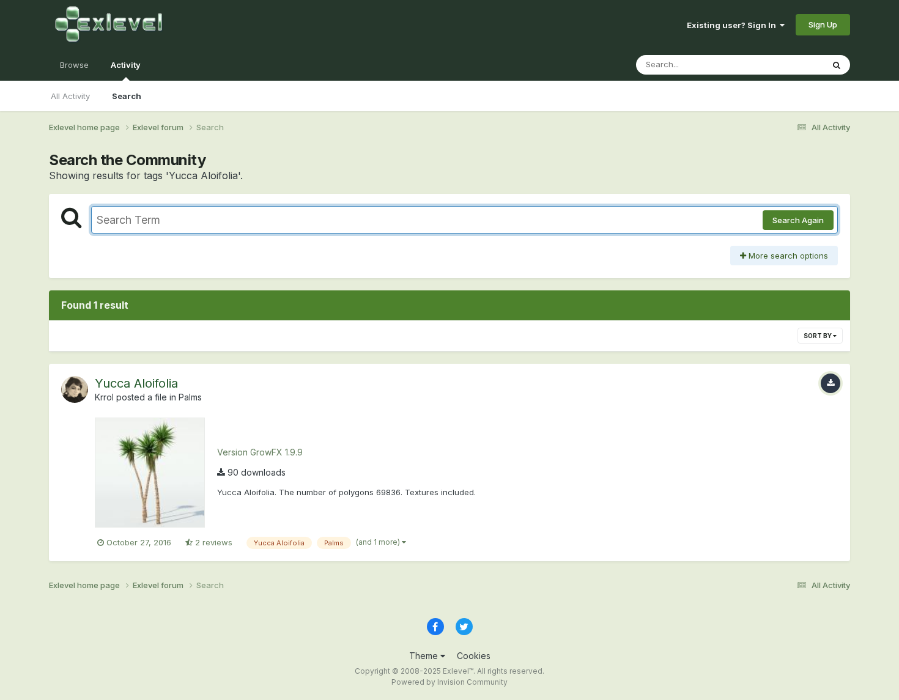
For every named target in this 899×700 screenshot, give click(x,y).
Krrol (104, 397)
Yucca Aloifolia (136, 383)
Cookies (473, 655)
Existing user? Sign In (733, 25)
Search (126, 96)
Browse (74, 65)
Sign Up (822, 24)
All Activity (70, 96)
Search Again (798, 220)
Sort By (818, 335)
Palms (190, 397)
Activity (126, 65)
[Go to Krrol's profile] (74, 389)
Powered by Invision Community (449, 682)
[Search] (836, 65)
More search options (787, 255)
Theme (424, 655)
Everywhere (785, 64)
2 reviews (212, 542)
